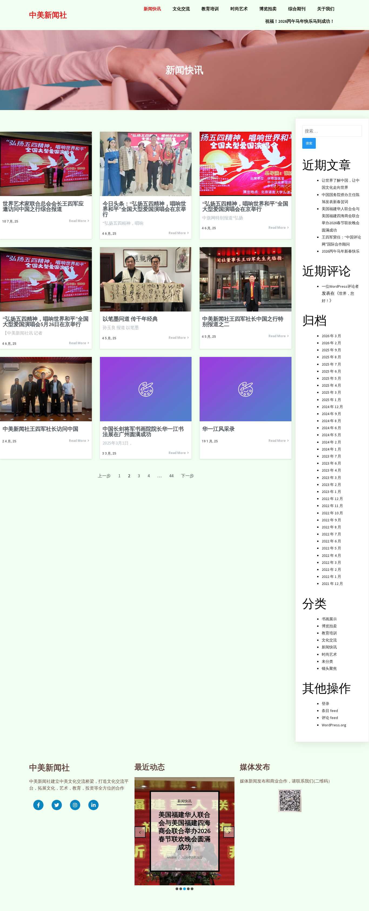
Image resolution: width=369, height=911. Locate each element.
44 (171, 475)
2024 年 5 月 (331, 434)
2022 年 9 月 (331, 520)
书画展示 (329, 619)
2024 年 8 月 (331, 420)
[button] (177, 888)
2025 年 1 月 (331, 399)
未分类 (327, 661)
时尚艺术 (329, 654)
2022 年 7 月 (331, 534)
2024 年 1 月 (331, 449)
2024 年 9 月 (331, 413)
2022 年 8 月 (331, 527)
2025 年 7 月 (331, 364)
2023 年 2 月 (331, 484)
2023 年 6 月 (331, 463)
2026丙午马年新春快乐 (341, 251)
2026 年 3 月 (331, 335)
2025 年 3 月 (331, 392)
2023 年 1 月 (331, 491)
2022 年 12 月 (332, 498)
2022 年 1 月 (331, 576)
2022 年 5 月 (331, 548)
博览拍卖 (329, 626)
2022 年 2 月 (331, 569)
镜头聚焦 (329, 668)
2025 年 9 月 (331, 349)
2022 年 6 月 (331, 541)
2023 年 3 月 (331, 477)
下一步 (187, 475)
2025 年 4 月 (331, 385)
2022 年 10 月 (332, 513)
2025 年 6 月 (331, 371)
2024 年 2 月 (331, 442)
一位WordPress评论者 (340, 286)
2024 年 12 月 (332, 406)
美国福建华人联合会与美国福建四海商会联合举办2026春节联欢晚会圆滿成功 (184, 830)
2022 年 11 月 (332, 505)
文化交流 (329, 640)
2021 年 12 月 (332, 583)
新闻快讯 (329, 647)
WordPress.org (334, 725)
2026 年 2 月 (331, 342)
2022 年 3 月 (331, 562)
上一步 (104, 475)
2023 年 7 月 (331, 456)
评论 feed (330, 717)
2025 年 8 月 (331, 357)
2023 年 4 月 (331, 470)
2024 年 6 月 (331, 427)
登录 (325, 703)
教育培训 (329, 633)
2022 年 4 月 (331, 555)
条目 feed (330, 710)
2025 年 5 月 (331, 378)
